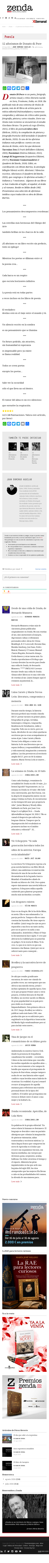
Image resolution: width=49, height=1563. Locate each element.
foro (41, 537)
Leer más (15, 685)
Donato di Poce (8, 49)
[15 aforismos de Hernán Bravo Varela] (36, 446)
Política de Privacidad (15, 1546)
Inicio (3, 26)
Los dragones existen (22, 901)
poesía (16, 49)
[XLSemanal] (39, 21)
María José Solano (32, 858)
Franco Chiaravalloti (34, 971)
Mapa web (39, 1546)
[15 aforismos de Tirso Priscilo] (13, 446)
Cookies (25, 1546)
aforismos (39, 47)
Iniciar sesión (40, 569)
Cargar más (24, 1190)
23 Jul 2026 (17, 1468)
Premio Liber (18, 1548)
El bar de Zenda (19, 1438)
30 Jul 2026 (17, 1454)
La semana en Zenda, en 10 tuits (28, 771)
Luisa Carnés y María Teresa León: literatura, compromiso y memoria (28, 697)
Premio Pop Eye (29, 1548)
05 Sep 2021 (6, 47)
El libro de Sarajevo (21, 1462)
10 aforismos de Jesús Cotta (24, 456)
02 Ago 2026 (18, 1441)
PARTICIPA (40, 18)
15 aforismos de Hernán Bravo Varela (36, 458)
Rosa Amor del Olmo (33, 705)
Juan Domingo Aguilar (21, 47)
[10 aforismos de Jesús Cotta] (24, 446)
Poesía (10, 26)
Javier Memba (30, 1045)
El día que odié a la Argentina (25, 1435)
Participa (32, 1546)
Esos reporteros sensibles (24, 1449)
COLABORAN (20, 18)
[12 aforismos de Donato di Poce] (24, 69)
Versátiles (24, 49)
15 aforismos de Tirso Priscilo (12, 456)
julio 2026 (9, 1484)
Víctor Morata (31, 906)
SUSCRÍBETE (30, 18)
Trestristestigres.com (31, 1543)
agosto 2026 (10, 1479)
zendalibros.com (32, 775)
